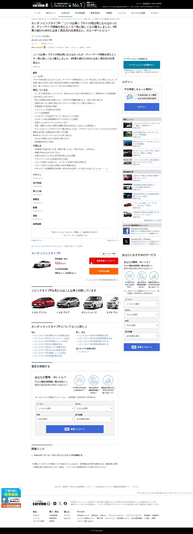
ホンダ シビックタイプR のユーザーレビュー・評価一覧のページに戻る (57, 246)
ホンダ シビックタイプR (46, 253)
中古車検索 (80, 13)
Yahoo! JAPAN (156, 4)
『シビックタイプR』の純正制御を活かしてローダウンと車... (146, 162)
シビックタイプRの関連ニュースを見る (49, 353)
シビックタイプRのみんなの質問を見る (49, 350)
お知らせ (103, 515)
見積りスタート (77, 429)
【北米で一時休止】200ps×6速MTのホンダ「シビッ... (146, 178)
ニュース (122, 13)
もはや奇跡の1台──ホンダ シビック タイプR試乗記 (146, 134)
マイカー (155, 13)
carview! (34, 19)
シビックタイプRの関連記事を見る (47, 356)
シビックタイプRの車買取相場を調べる (103, 280)
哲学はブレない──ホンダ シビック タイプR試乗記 (146, 144)
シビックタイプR (65, 19)
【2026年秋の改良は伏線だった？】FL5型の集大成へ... (144, 187)
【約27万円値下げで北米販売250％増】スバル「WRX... (146, 196)
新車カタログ (42, 19)
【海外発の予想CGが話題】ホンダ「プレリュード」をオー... (146, 214)
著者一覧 (100, 518)
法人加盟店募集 (136, 518)
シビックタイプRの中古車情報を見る (93, 335)
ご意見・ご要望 (149, 518)
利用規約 (147, 515)
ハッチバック (83, 352)
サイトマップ (109, 518)
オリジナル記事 (138, 13)
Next (118, 302)
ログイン (139, 4)
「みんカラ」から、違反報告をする (74, 235)
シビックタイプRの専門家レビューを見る (50, 341)
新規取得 (146, 4)
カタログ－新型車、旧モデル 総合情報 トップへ (72, 487)
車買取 (109, 13)
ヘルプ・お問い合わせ (85, 521)
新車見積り (95, 13)
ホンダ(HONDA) (53, 19)
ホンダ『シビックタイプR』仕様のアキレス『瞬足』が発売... (146, 153)
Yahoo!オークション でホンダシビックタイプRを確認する (58, 455)
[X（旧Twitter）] (60, 503)
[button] (109, 253)
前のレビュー (37, 240)
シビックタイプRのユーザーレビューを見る (51, 338)
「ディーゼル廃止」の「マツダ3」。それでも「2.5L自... (145, 205)
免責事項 (155, 515)
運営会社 (95, 515)
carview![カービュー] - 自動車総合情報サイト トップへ (117, 487)
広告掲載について (123, 518)
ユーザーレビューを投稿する (141, 65)
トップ (37, 13)
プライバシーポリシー (116, 515)
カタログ (65, 13)
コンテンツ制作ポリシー (86, 518)
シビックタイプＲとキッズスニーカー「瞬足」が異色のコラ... (146, 125)
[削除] (20, 488)
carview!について (83, 515)
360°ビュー (51, 13)
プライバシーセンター (134, 515)
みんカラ (67, 518)
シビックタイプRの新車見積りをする (93, 341)
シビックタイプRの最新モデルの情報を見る (51, 335)
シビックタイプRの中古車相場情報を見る (95, 338)
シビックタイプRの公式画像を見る (47, 344)
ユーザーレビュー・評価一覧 (80, 19)
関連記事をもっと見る (152, 220)
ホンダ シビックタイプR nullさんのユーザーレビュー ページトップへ (165, 493)
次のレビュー (112, 240)
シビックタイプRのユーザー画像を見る (49, 347)
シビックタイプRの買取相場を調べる (93, 344)
